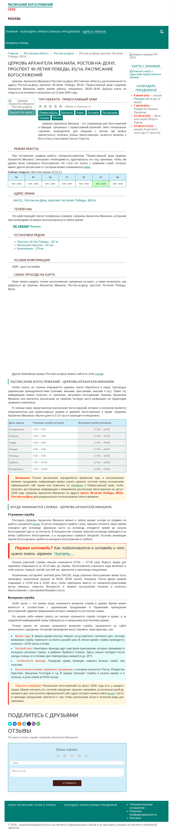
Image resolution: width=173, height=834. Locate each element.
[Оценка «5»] (86, 755)
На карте (93, 112)
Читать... (64, 553)
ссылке (98, 373)
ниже (87, 167)
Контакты (67, 112)
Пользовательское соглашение (141, 806)
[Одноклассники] (19, 724)
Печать (57, 117)
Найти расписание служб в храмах (32, 805)
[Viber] (34, 724)
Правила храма (17, 43)
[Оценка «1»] (57, 755)
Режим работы (48, 112)
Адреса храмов (94, 31)
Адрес (80, 112)
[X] (29, 724)
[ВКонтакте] (15, 724)
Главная (11, 31)
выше (36, 524)
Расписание (110, 112)
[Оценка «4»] (78, 755)
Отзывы (44, 117)
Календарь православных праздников (50, 31)
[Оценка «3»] (71, 755)
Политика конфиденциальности (143, 813)
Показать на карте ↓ (21, 112)
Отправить (69, 783)
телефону (77, 485)
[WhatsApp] (38, 724)
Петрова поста (143, 98)
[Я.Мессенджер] (10, 724)
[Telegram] (24, 724)
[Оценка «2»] (64, 755)
